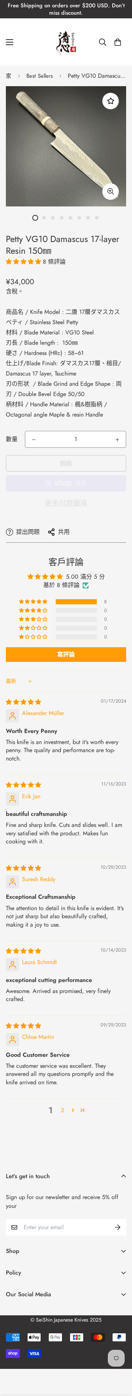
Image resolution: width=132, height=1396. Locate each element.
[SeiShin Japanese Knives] (66, 42)
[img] (23, 702)
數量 (12, 439)
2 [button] (62, 1110)
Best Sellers (39, 76)
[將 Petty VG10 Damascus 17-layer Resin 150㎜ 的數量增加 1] (117, 439)
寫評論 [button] (66, 654)
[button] (117, 42)
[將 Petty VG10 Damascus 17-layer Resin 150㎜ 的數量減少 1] (33, 439)
